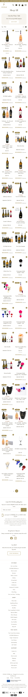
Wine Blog (14, 592)
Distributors (14, 585)
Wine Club (14, 600)
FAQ (14, 653)
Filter (5, 27)
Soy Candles (14, 622)
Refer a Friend (14, 575)
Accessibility (17, 678)
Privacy (11, 678)
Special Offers (14, 612)
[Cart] (22, 5)
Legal (8, 678)
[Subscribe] (24, 510)
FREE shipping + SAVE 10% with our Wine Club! (14, 1)
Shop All (14, 626)
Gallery (14, 578)
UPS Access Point (14, 663)
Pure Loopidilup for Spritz (14, 610)
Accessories (14, 624)
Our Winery (14, 640)
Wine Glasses (14, 615)
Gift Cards (14, 619)
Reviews (14, 573)
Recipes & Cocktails (14, 587)
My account (14, 667)
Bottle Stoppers (14, 617)
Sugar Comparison (14, 637)
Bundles (14, 607)
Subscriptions (14, 665)
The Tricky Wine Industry (14, 633)
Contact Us (14, 651)
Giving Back (14, 580)
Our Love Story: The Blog (14, 594)
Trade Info (14, 582)
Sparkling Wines (14, 603)
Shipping (14, 658)
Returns (14, 660)
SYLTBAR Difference (14, 568)
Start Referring (14, 553)
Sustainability (14, 642)
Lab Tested (14, 644)
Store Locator (14, 571)
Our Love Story (14, 566)
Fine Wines (14, 605)
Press (14, 589)
